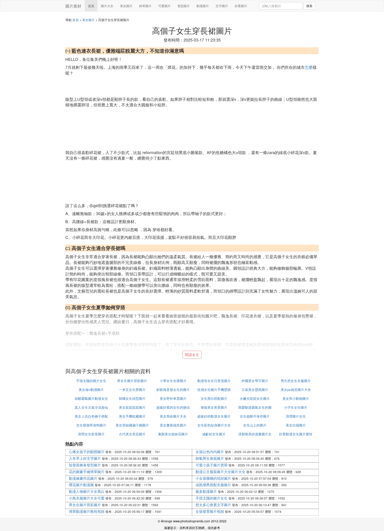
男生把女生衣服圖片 (296, 380)
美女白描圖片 (296, 425)
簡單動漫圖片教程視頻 (86, 511)
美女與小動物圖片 (295, 398)
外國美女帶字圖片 (255, 380)
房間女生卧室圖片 (91, 434)
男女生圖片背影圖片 (132, 380)
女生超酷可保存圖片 (255, 416)
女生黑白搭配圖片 (214, 398)
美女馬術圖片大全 (173, 416)
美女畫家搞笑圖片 (173, 425)
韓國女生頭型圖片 (132, 398)
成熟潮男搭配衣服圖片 (213, 484)
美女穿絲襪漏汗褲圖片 (132, 425)
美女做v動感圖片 (91, 389)
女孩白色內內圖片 (210, 451)
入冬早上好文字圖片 (85, 458)
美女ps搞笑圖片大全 (296, 389)
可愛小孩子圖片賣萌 (212, 465)
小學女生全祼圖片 (173, 380)
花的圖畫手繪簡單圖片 (86, 471)
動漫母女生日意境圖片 (214, 380)
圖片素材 (73, 6)
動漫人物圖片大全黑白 (86, 491)
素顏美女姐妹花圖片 (173, 434)
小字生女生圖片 (295, 407)
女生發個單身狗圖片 (91, 425)
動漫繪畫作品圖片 (83, 478)
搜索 (309, 6)
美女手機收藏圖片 (132, 416)
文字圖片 (222, 6)
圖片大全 (107, 6)
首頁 (91, 6)
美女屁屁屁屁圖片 (132, 407)
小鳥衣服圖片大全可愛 (86, 498)
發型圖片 (183, 6)
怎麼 (309, 67)
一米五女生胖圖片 (132, 389)
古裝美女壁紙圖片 (255, 389)
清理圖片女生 (296, 416)
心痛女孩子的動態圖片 (86, 451)
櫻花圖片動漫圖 (81, 484)
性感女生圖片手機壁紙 (214, 389)
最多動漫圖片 (206, 491)
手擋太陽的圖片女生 (91, 380)
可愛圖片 (164, 6)
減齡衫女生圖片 (214, 434)
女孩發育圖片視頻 (210, 511)
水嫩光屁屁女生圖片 (255, 398)
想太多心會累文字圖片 (213, 504)
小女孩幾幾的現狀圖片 (213, 478)
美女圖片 (126, 6)
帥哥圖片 (145, 6)
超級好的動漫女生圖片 (214, 416)
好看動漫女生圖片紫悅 (295, 434)
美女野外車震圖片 (173, 398)
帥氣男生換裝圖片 (210, 458)
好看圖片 (241, 6)
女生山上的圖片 (254, 425)
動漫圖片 (202, 6)
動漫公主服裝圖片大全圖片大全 (220, 471)
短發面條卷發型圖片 (85, 465)
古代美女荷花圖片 (132, 434)
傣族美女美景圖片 (214, 407)
